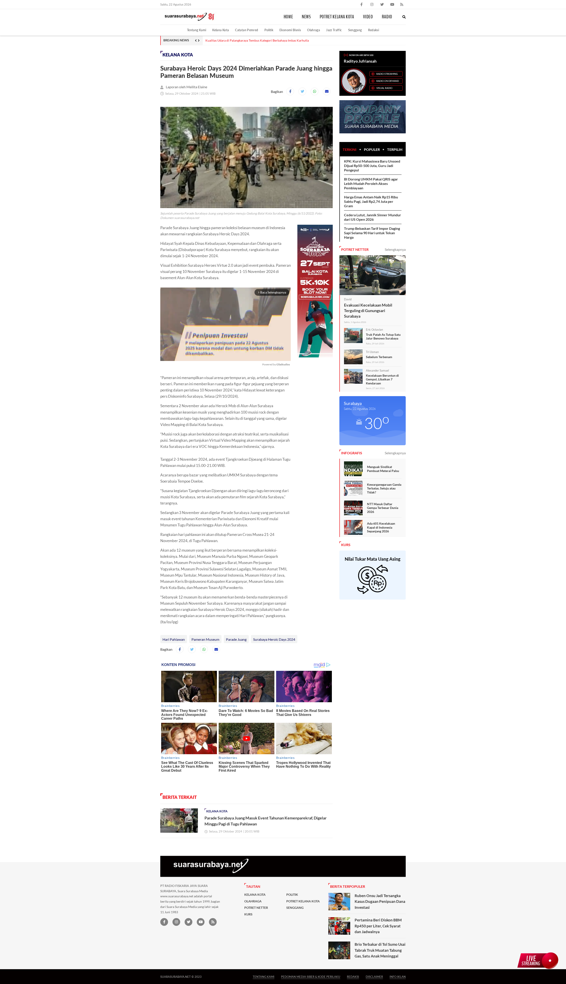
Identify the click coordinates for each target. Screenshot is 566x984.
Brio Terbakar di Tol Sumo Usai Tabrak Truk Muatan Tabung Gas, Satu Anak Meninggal (380, 950)
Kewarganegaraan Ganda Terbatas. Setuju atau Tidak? (384, 488)
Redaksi (373, 30)
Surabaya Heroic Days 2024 (274, 639)
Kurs (248, 914)
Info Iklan (398, 976)
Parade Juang (236, 639)
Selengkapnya (395, 249)
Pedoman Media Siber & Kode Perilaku (310, 976)
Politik (268, 30)
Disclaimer (374, 976)
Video (368, 17)
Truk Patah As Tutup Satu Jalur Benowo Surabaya (383, 336)
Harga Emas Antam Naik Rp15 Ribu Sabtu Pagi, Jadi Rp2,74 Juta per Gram (371, 201)
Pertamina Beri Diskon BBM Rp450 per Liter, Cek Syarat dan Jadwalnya (378, 926)
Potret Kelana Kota (337, 17)
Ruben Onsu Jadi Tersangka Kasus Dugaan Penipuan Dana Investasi (380, 901)
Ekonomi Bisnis (290, 30)
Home (288, 17)
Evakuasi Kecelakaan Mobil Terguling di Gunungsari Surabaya (368, 310)
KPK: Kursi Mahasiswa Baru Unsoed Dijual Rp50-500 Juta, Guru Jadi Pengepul (372, 165)
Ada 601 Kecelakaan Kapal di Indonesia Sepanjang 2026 (381, 527)
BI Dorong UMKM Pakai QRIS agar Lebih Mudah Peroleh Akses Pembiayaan (371, 183)
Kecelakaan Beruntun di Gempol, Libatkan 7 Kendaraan (382, 379)
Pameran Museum (205, 639)
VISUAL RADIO (384, 87)
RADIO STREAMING (387, 73)
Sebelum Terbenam (379, 357)
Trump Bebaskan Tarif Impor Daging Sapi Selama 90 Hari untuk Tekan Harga (372, 232)
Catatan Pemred (246, 30)
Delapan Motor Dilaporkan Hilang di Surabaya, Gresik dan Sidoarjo (251, 40)
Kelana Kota (220, 30)
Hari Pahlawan (174, 639)
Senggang (355, 30)
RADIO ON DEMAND (387, 80)
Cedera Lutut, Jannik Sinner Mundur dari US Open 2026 (372, 217)
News (306, 17)
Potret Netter (256, 907)
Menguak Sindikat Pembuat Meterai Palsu (383, 469)
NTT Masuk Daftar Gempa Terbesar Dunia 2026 (382, 508)
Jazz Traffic (334, 30)
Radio (387, 17)
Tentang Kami (196, 30)
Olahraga (313, 30)
